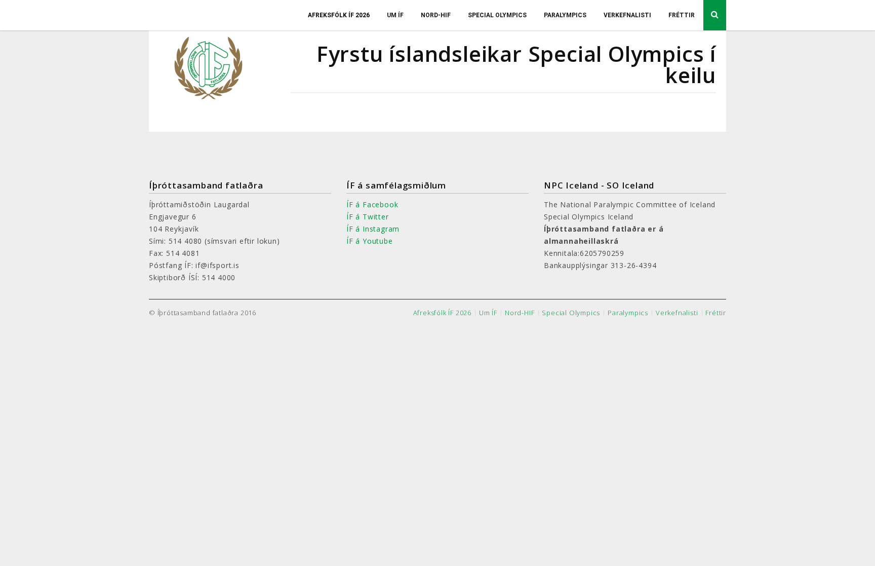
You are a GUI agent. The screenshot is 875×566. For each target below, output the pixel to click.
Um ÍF (395, 15)
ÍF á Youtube (369, 241)
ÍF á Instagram (373, 229)
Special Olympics (497, 15)
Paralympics (565, 15)
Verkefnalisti (627, 15)
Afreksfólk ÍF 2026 (339, 15)
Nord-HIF (436, 15)
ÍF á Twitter (367, 216)
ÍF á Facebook (372, 204)
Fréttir (681, 15)
